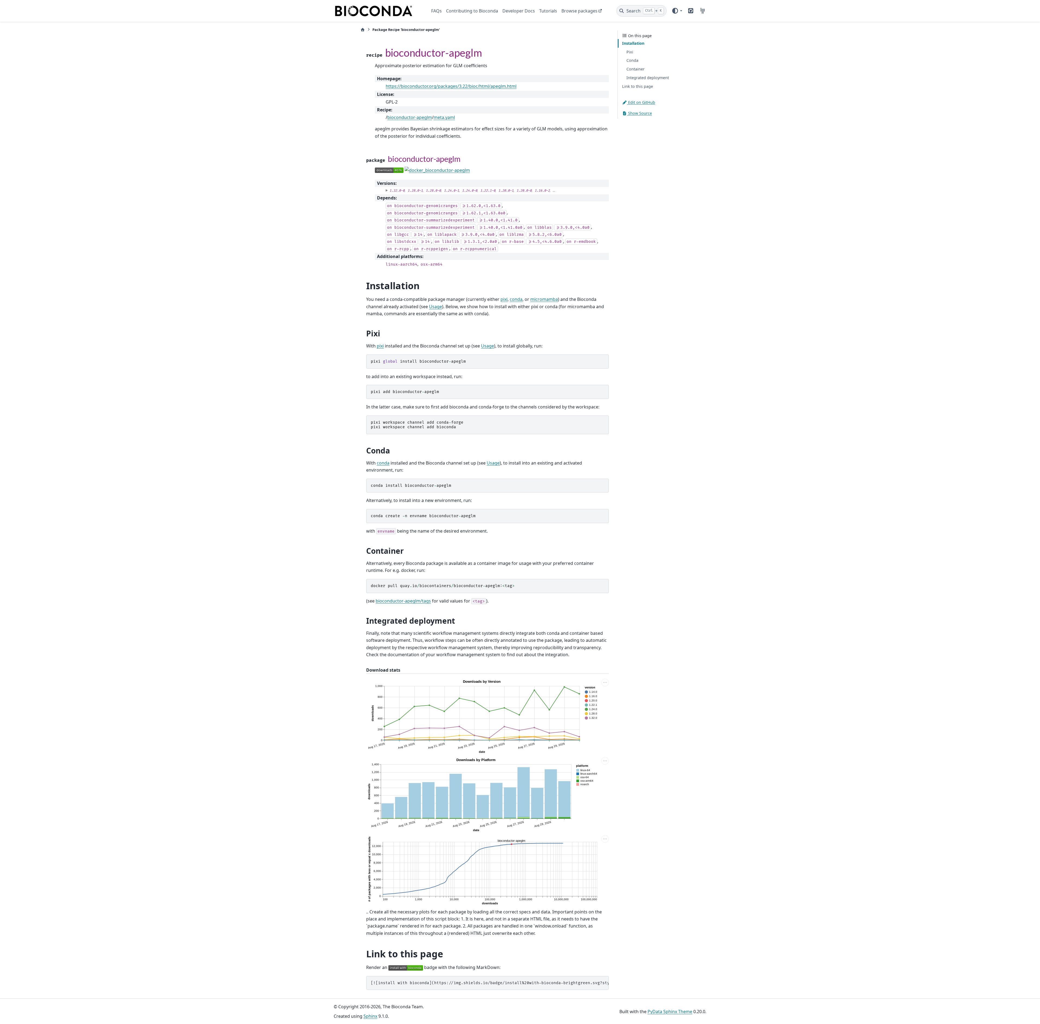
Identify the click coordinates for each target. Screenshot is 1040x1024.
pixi (504, 299)
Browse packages (579, 11)
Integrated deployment (647, 77)
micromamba (544, 299)
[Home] (362, 30)
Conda (632, 60)
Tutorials (548, 11)
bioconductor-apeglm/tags (403, 601)
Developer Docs (518, 11)
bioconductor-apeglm (409, 117)
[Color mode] (676, 10)
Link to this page (637, 86)
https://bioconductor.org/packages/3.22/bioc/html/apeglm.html (451, 86)
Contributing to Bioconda (472, 11)
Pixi (629, 51)
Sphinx (370, 1016)
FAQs (436, 11)
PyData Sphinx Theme (670, 1012)
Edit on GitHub (641, 102)
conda (516, 299)
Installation (633, 43)
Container (635, 69)
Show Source (639, 113)
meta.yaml (444, 117)
